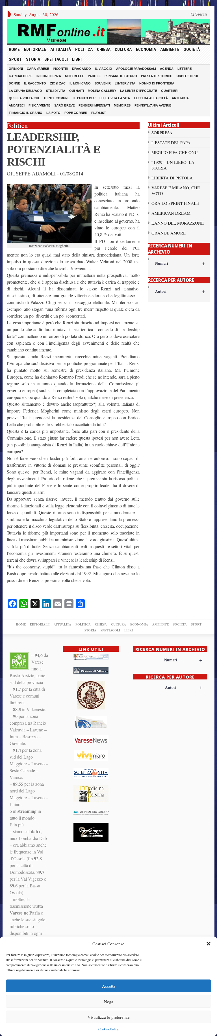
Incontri (60, 68)
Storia (33, 59)
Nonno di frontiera (156, 83)
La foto (53, 112)
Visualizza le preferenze (109, 1017)
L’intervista (125, 83)
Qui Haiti (76, 90)
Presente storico (157, 76)
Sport (15, 59)
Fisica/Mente (39, 105)
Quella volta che (24, 98)
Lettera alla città (151, 98)
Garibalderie (20, 76)
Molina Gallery (102, 90)
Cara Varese (38, 68)
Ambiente (169, 49)
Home (14, 49)
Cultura (123, 49)
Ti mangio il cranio (25, 112)
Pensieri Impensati (94, 105)
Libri (77, 59)
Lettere (184, 68)
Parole (94, 76)
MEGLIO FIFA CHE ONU (174, 152)
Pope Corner (75, 112)
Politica (84, 49)
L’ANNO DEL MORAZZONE (177, 223)
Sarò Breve (64, 105)
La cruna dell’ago (25, 90)
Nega (108, 1001)
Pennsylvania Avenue (152, 105)
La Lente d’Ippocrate (138, 90)
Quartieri (169, 90)
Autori (180, 291)
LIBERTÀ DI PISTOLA (172, 178)
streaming (27, 811)
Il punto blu (84, 98)
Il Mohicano (80, 83)
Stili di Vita (55, 90)
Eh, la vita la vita (114, 98)
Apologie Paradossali (136, 68)
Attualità (60, 49)
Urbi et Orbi (187, 76)
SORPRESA (161, 132)
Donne (14, 83)
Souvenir (103, 83)
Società (192, 49)
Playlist (98, 112)
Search (200, 14)
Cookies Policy (108, 1029)
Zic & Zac (58, 83)
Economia (146, 49)
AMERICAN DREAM (170, 213)
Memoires (122, 105)
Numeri (180, 263)
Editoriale (35, 49)
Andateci (17, 105)
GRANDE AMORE (168, 233)
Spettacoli (56, 59)
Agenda (166, 68)
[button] (208, 943)
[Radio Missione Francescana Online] (108, 31)
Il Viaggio (103, 68)
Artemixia (180, 98)
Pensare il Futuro (121, 76)
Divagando (81, 68)
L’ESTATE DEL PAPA (170, 142)
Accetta (108, 986)
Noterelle (74, 76)
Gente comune (57, 98)
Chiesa (103, 49)
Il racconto (35, 83)
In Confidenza (48, 76)
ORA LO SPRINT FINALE (175, 203)
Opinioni (16, 68)
